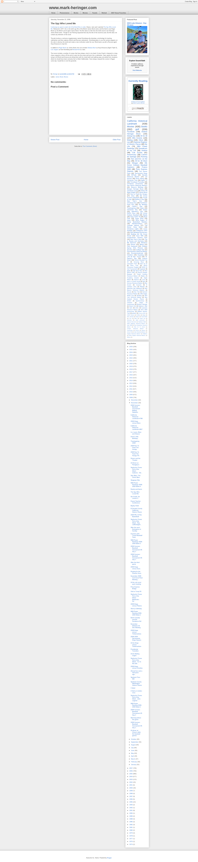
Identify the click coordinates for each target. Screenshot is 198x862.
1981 (131, 827)
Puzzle (137, 330)
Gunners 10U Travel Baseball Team (136, 535)
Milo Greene (137, 138)
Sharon (143, 330)
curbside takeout (133, 225)
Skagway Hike (135, 480)
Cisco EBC (140, 236)
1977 (131, 838)
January (134, 764)
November (134, 403)
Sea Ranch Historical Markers (137, 185)
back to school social (133, 281)
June (133, 750)
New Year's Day (135, 239)
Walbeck (145, 333)
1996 (131, 799)
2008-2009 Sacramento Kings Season (136, 638)
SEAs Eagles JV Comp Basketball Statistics (137, 221)
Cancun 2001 (142, 313)
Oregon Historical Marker (135, 328)
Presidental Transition (135, 650)
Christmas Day (132, 210)
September (135, 742)
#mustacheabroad (137, 253)
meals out (142, 318)
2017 (131, 372)
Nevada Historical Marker (137, 176)
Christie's (130, 255)
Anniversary (131, 155)
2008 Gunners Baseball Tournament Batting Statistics (135, 408)
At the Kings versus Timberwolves (136, 644)
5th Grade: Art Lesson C (135, 497)
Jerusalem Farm (132, 263)
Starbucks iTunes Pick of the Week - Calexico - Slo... (136, 470)
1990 (131, 813)
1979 (131, 833)
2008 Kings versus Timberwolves (136, 632)
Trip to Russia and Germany (137, 240)
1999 (131, 790)
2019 (131, 366)
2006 (131, 771)
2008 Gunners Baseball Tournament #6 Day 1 (136, 556)
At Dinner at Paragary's (135, 463)
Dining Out (131, 136)
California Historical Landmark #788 (137, 416)
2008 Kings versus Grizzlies (137, 667)
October (134, 739)
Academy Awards (133, 278)
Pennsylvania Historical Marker (137, 251)
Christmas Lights (133, 229)
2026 (131, 346)
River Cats (134, 265)
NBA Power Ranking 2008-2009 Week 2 (136, 613)
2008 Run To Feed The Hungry (135, 447)
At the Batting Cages (135, 654)
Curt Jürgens (54, 49)
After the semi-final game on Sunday (136, 529)
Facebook (131, 132)
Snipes (137, 316)
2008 (131, 397)
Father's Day (137, 206)
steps (129, 220)
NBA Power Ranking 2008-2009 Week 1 (136, 705)
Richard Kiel (76, 49)
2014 (131, 380)
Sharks (129, 301)
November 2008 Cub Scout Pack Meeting (137, 577)
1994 (131, 805)
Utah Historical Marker (139, 332)
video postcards (140, 320)
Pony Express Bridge (135, 587)
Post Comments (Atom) (90, 146)
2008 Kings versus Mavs (135, 422)
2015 (131, 378)
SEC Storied (130, 316)
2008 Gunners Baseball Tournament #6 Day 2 (136, 548)
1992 (131, 807)
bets (144, 281)
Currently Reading (137, 81)
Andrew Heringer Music (137, 133)
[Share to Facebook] (88, 74)
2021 (131, 361)
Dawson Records (131, 321)
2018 (131, 369)
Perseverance (64, 13)
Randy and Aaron (136, 489)
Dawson (136, 279)
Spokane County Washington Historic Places (136, 683)
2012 (131, 386)
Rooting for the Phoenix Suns (136, 572)
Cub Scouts (137, 153)
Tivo (130, 318)
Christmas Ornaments (135, 183)
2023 (131, 355)
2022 (131, 358)
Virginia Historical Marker (133, 333)
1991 (131, 810)
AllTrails (133, 175)
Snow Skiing (140, 178)
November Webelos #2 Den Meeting (136, 625)
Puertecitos (130, 330)
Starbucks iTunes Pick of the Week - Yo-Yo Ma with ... (136, 660)
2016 (131, 375)
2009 (131, 394)
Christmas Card (132, 190)
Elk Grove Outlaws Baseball (137, 214)
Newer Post (55, 140)
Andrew (144, 150)
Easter (145, 210)
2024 (131, 352)
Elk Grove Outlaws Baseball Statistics (137, 165)
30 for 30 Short (141, 161)
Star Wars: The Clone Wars (135, 476)
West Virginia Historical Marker (137, 335)
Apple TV (144, 180)
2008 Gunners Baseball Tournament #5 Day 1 (136, 724)
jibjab (128, 271)
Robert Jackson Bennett (138, 103)
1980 (131, 830)
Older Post (116, 140)
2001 (131, 785)
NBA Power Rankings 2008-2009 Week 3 (137, 541)
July (132, 747)
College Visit (140, 250)
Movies (85, 13)
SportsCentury (140, 301)
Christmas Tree (132, 180)
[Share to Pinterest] (90, 74)
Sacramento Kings (141, 173)
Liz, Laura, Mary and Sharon (136, 433)
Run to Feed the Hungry (138, 194)
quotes (134, 313)
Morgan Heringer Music (135, 189)
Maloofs (142, 286)
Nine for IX (143, 263)
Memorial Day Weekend (134, 288)
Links (136, 308)
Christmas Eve (132, 203)
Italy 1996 (129, 325)
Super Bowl (139, 218)
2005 (131, 774)
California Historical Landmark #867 (137, 427)
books (144, 126)
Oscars (129, 292)
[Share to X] (86, 74)
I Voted (133, 688)
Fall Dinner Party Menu (137, 226)
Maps (144, 315)
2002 (131, 782)
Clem (132, 196)
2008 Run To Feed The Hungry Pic (135, 453)
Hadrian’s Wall (142, 306)
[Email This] (82, 74)
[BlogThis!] (84, 74)
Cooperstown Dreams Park (137, 237)
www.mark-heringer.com (73, 7)
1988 (131, 819)
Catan (142, 208)
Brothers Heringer (142, 304)
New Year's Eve (134, 201)
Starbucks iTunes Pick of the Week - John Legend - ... (136, 698)
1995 (131, 802)
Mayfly (145, 215)
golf (137, 129)
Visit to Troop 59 (136, 591)
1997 (131, 796)
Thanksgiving (131, 208)
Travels (94, 13)
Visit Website (137, 70)
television (129, 320)
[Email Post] (78, 74)
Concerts (138, 285)
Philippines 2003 (141, 230)
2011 (131, 389)
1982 (131, 824)
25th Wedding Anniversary (138, 232)
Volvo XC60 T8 (135, 217)
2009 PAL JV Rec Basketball (136, 515)
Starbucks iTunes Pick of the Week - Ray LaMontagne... (136, 522)
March (133, 759)
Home (53, 13)
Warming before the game (136, 718)
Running (144, 157)
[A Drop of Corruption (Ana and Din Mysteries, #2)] (138, 99)
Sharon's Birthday (137, 187)
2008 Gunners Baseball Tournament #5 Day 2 (136, 712)
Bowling (139, 295)
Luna (143, 279)
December (134, 400)
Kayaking (141, 255)
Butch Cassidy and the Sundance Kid (136, 619)
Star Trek (137, 292)
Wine (135, 318)
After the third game (135, 563)
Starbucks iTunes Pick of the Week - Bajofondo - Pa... (136, 597)
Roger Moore (63, 47)
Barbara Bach (92, 47)
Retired (104, 13)
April (132, 756)
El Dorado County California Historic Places (136, 510)
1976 (131, 841)
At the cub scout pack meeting (136, 583)
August (133, 745)
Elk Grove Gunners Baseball (137, 196)
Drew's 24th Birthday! (134, 437)
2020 (131, 363)
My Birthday (143, 204)
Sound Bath (144, 316)
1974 (131, 844)
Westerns (144, 242)
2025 (131, 349)
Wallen (143, 276)
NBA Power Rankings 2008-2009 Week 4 (137, 484)
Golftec (138, 315)
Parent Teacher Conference (136, 502)
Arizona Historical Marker (134, 283)
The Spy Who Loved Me (135, 493)
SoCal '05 (129, 332)
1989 (131, 816)
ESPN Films (131, 213)
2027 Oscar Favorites (118, 13)
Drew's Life (132, 306)
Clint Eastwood (132, 246)
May (132, 753)
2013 (131, 383)
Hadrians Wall (141, 321)
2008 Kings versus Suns (135, 567)
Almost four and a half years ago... (136, 672)
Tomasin (129, 302)
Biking (142, 244)
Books (76, 13)
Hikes (141, 140)
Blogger (109, 858)
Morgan (135, 163)
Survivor (129, 250)
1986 (131, 822)
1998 (131, 793)
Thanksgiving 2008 (135, 442)
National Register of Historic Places (137, 143)
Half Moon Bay (137, 271)
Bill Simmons (131, 242)
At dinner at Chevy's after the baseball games (136, 733)
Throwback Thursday (137, 182)
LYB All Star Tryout (134, 256)
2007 (131, 768)
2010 (131, 392)
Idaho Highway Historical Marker (136, 323)
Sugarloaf (142, 269)
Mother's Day (139, 199)
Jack (130, 308)
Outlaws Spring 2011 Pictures (137, 247)
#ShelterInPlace (137, 223)
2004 (131, 776)
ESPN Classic (130, 315)
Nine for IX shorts (139, 327)
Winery (129, 337)
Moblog (130, 140)
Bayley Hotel (135, 506)
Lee (128, 142)
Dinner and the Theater (135, 459)
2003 (131, 779)
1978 (131, 836)
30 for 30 (143, 136)
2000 (131, 788)
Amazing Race (139, 262)
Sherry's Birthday (136, 608)
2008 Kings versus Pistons (136, 605)
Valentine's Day (137, 211)
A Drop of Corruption (138, 102)
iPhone (133, 244)
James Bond (59, 77)
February (134, 762)
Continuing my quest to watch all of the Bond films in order (68, 27)
